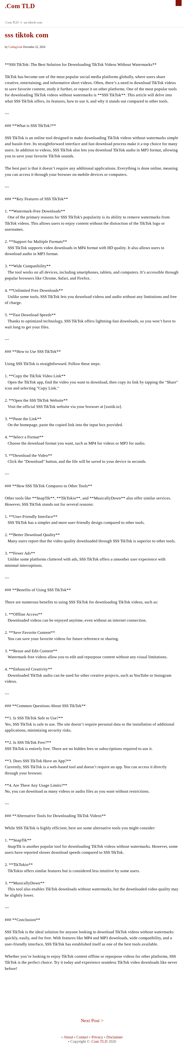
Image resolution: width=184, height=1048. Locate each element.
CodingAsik (15, 47)
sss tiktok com (26, 35)
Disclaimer (114, 1037)
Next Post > (92, 1020)
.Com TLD (20, 6)
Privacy (97, 1037)
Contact (82, 1037)
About (68, 1037)
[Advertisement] (92, 988)
